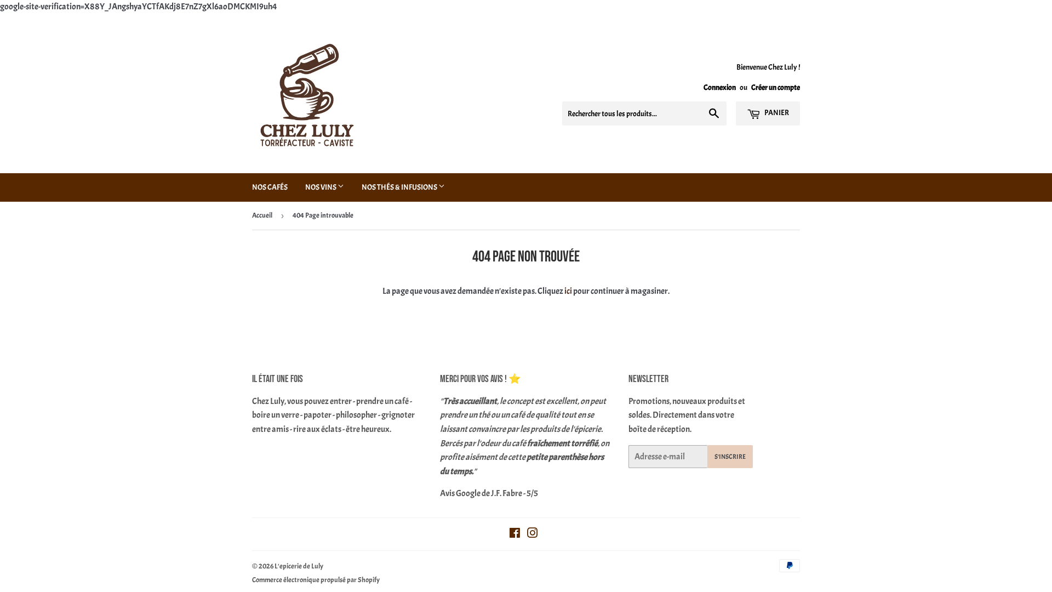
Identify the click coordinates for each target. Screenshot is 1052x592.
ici (568, 291)
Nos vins (321, 187)
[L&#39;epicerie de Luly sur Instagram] (532, 534)
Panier (776, 112)
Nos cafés (270, 187)
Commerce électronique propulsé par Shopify (316, 580)
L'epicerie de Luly (299, 566)
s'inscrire (730, 456)
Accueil (262, 215)
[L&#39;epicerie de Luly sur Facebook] (515, 534)
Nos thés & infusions (400, 187)
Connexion (720, 87)
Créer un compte (775, 87)
